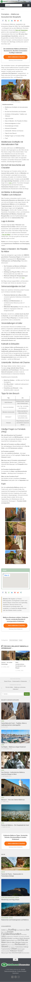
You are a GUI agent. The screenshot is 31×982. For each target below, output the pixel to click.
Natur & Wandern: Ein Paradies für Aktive (16, 121)
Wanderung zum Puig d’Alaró (10, 899)
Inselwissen (4, 917)
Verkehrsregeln (21, 949)
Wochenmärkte (25, 953)
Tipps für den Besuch (11, 133)
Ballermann (22, 930)
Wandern (20, 951)
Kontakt (23, 969)
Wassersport (4, 953)
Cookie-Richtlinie (21, 971)
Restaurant (20, 944)
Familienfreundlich (11, 933)
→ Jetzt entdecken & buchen (15, 57)
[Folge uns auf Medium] (12, 977)
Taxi (9, 947)
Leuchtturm (15, 938)
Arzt (7, 930)
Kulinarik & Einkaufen (11, 128)
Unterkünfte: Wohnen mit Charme (14, 130)
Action (3, 930)
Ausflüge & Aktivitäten (8, 897)
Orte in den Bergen (14, 640)
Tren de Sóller (6, 234)
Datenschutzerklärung (10, 971)
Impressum (15, 973)
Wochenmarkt (17, 953)
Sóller (10, 183)
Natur (3, 872)
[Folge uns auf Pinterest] (15, 977)
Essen (10, 932)
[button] (3, 20)
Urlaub (20, 640)
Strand (4, 946)
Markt (21, 938)
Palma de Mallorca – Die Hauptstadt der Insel (15, 825)
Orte (2, 9)
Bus (2, 932)
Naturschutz (10, 940)
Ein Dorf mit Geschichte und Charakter (15, 111)
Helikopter (15, 936)
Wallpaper (13, 951)
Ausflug (12, 929)
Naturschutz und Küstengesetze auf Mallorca (15, 920)
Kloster (9, 938)
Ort (19, 940)
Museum (27, 938)
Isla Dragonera (22, 936)
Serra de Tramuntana (21, 30)
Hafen (3, 936)
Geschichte (24, 934)
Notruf (15, 940)
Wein (10, 953)
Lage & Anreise (9, 118)
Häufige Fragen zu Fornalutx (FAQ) (14, 135)
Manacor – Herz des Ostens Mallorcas (13, 799)
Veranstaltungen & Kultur (12, 126)
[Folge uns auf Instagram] (18, 977)
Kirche (4, 938)
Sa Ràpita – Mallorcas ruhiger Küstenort (13, 747)
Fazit (6, 138)
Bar (27, 930)
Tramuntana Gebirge (21, 947)
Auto (18, 930)
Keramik (27, 936)
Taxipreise (13, 946)
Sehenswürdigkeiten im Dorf (12, 123)
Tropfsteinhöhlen (6, 949)
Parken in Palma (10, 944)
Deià (23, 277)
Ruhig (27, 944)
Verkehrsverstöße (5, 951)
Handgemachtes (9, 936)
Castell (5, 932)
